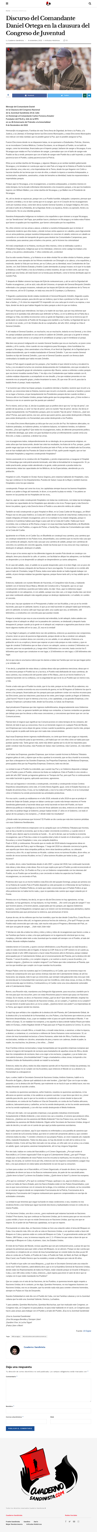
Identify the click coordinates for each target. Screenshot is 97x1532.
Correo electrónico (15, 1417)
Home (8, 11)
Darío (36, 1522)
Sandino (27, 1522)
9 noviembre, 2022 (35, 40)
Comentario (12, 1376)
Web (52, 1417)
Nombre (10, 1406)
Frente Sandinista (13, 1522)
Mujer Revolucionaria (14, 1524)
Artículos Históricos (19, 11)
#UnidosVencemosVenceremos (34, 1336)
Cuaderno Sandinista (16, 40)
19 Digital (87, 1331)
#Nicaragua (16, 1336)
